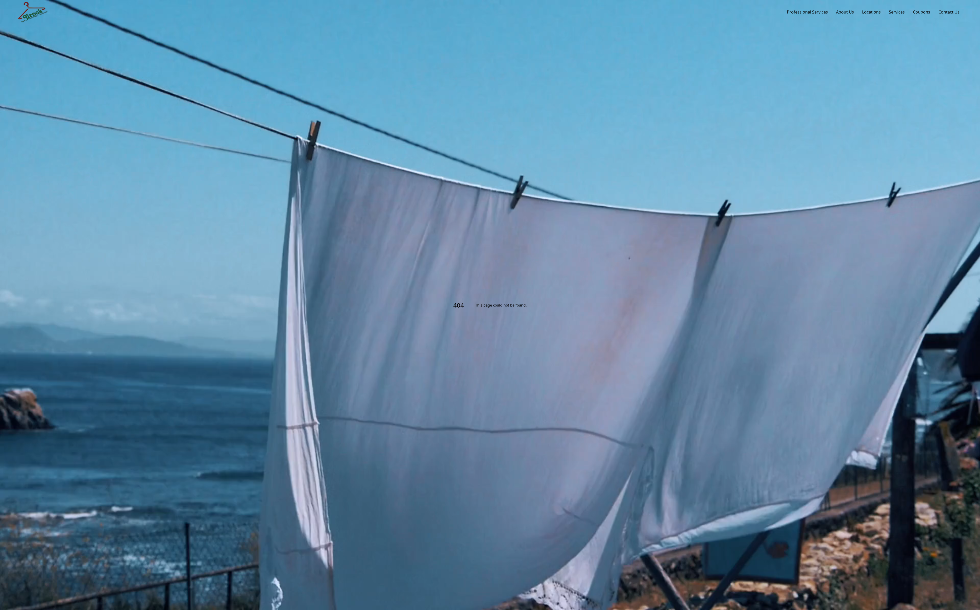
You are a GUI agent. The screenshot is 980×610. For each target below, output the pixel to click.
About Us (845, 12)
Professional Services (807, 12)
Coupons (921, 12)
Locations (871, 12)
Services (897, 12)
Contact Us (949, 12)
